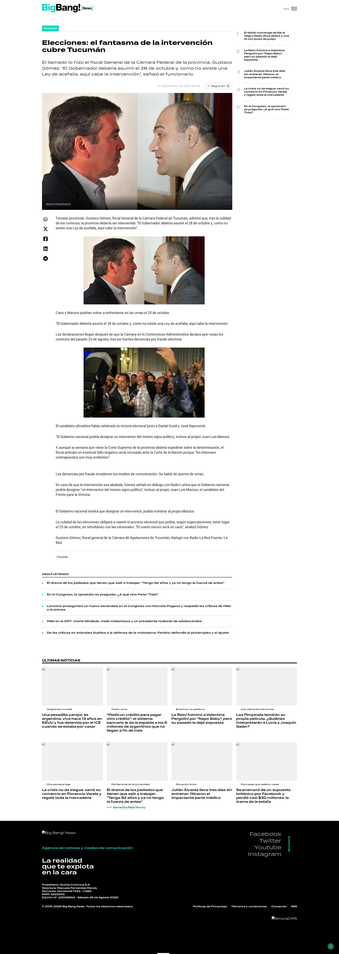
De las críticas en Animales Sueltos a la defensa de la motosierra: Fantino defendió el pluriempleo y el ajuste (138, 633)
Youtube (267, 847)
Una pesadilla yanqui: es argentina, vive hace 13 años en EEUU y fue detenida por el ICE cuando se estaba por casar (72, 720)
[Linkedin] (45, 248)
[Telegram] (45, 258)
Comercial (278, 906)
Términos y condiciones (249, 906)
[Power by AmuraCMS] (284, 918)
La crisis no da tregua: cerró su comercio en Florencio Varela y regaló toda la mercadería (266, 92)
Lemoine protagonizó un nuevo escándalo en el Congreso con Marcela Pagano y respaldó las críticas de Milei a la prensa (139, 608)
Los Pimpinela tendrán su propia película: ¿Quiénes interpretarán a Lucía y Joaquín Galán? (266, 720)
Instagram (264, 854)
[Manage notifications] (331, 946)
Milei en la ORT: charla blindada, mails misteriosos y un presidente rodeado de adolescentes (124, 621)
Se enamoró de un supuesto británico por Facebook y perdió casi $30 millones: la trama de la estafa (263, 795)
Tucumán (62, 557)
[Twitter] (45, 229)
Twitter (270, 840)
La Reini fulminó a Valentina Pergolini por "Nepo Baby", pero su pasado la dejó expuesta (264, 55)
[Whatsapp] (45, 219)
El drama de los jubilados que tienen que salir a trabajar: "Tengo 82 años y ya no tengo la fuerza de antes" (135, 583)
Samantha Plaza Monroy (129, 807)
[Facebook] (45, 238)
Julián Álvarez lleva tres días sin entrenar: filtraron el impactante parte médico (264, 74)
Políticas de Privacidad (210, 906)
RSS (294, 906)
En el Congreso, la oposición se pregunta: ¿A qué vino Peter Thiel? (102, 595)
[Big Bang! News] (67, 8)
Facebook (265, 833)
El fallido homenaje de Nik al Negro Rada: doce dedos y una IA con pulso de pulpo (266, 36)
